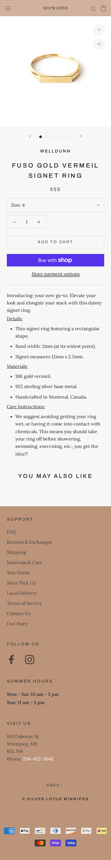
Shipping (16, 552)
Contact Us (18, 613)
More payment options (56, 274)
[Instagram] (29, 659)
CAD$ (52, 785)
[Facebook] (11, 659)
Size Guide (18, 572)
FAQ (11, 532)
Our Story (17, 623)
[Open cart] (103, 8)
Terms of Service (24, 603)
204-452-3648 (38, 759)
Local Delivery (22, 593)
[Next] (81, 136)
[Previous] (30, 136)
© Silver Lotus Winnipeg (55, 799)
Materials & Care (24, 562)
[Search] (93, 8)
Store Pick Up (21, 583)
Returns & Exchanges (29, 542)
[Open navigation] (8, 8)
